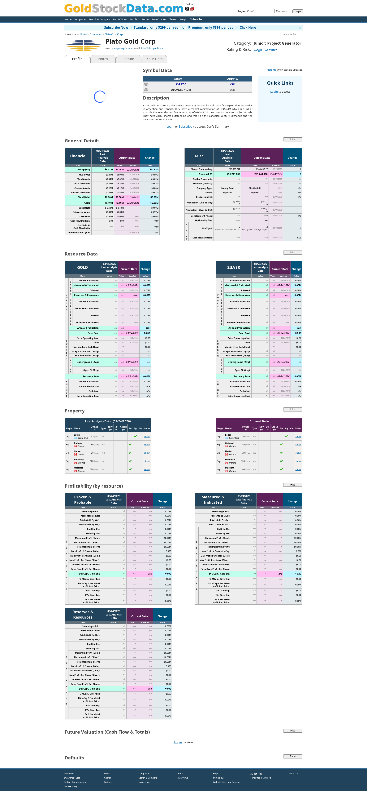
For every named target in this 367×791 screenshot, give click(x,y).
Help (183, 19)
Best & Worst (119, 19)
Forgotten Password (260, 777)
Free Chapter (159, 19)
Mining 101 (218, 777)
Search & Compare (99, 19)
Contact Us (293, 773)
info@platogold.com (152, 48)
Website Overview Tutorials (226, 781)
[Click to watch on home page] (146, 84)
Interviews (182, 777)
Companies (80, 19)
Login (170, 126)
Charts (172, 19)
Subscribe (185, 126)
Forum (145, 19)
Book (179, 773)
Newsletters (144, 781)
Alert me (271, 69)
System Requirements (75, 781)
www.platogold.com (122, 48)
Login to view (265, 49)
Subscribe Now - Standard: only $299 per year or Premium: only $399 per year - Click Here (180, 27)
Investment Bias (72, 777)
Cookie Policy (70, 786)
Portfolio (135, 19)
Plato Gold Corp (114, 34)
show (147, 436)
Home (67, 19)
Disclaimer (69, 773)
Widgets (106, 781)
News (105, 773)
